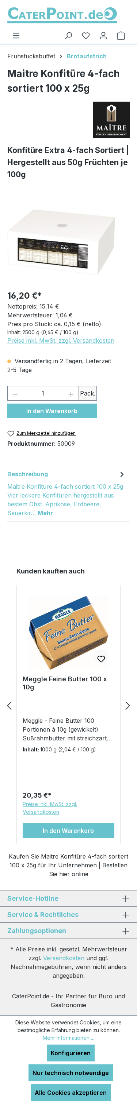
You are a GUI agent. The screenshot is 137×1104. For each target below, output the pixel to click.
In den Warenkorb (51, 411)
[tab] (66, 493)
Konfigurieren (71, 1053)
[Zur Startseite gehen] (62, 15)
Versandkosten (63, 958)
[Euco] (111, 123)
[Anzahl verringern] (15, 393)
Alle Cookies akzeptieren (71, 1092)
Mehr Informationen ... (68, 1038)
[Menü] (16, 35)
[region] (61, 242)
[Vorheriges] (9, 705)
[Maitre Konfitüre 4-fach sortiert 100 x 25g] (61, 242)
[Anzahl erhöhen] (71, 393)
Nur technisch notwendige (71, 1072)
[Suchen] (68, 35)
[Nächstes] (127, 705)
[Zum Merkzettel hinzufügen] (101, 656)
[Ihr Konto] (103, 35)
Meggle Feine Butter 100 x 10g (65, 683)
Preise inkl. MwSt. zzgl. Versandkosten (60, 340)
